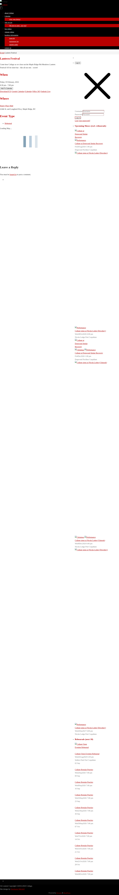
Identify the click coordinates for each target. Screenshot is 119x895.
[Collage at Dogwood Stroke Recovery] (82, 137)
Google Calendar (18, 91)
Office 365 (36, 91)
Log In (78, 63)
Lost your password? (82, 121)
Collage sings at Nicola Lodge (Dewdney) (90, 331)
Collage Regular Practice (84, 770)
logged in (13, 175)
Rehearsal (8, 123)
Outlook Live (45, 91)
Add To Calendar (6, 88)
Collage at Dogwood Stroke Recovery (89, 144)
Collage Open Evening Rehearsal (87, 754)
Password (78, 114)
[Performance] (80, 140)
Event (2, 53)
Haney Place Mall (6, 106)
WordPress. (67, 893)
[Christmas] (79, 350)
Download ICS (5, 91)
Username (78, 111)
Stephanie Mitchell (18, 889)
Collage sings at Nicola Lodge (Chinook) (90, 540)
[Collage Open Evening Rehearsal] (82, 747)
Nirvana (59, 893)
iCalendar (28, 91)
